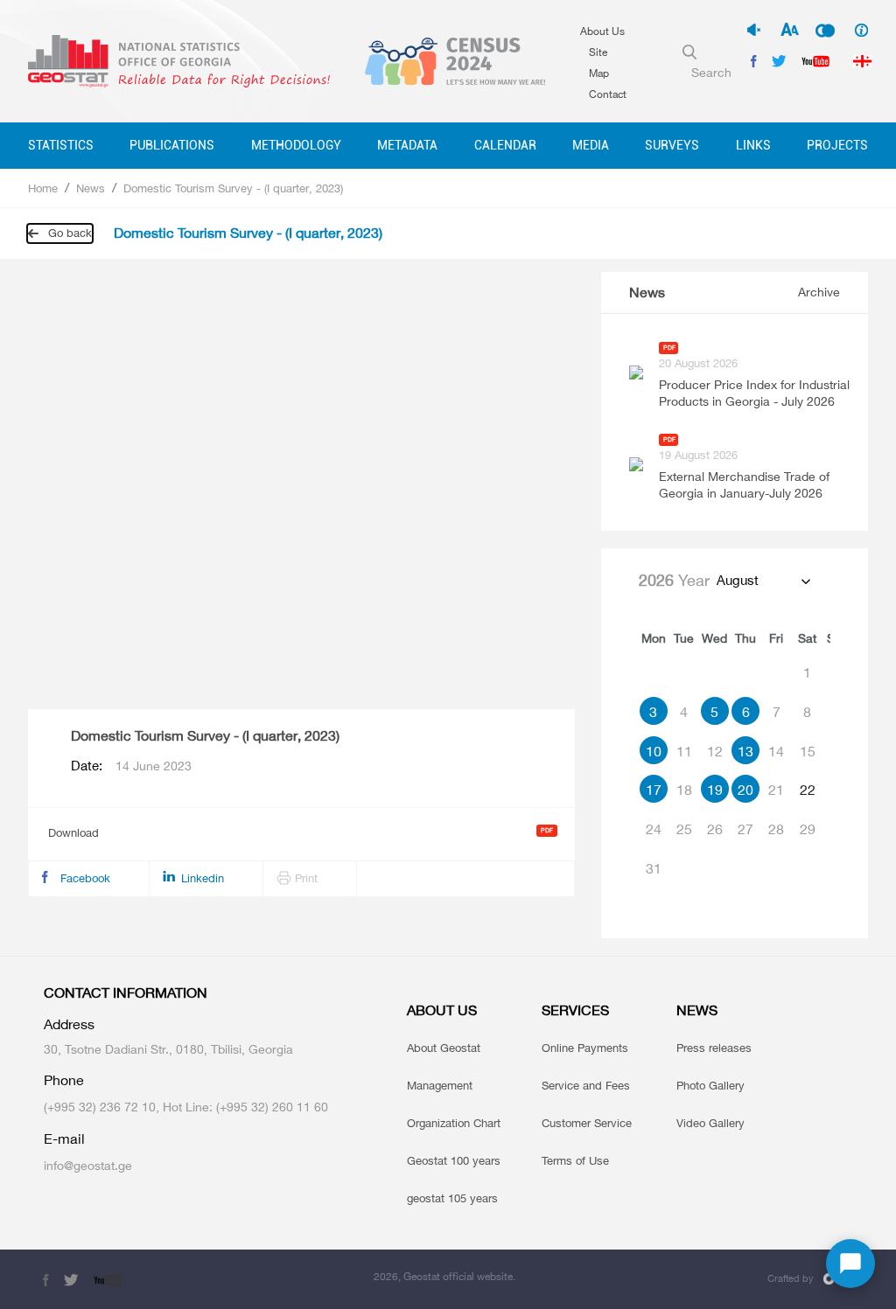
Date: (131, 766)
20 (745, 789)
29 (808, 829)
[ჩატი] (850, 1263)
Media (590, 145)
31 (654, 868)
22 (808, 789)
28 (776, 829)
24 (654, 829)
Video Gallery (710, 1123)
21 (776, 789)
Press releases (714, 1048)
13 (745, 751)
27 (745, 829)
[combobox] (763, 580)
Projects (837, 145)
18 (684, 789)
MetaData (407, 145)
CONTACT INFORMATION (125, 993)
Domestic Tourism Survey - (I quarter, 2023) (233, 188)
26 (715, 829)
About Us (602, 31)
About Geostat (443, 1048)
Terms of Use (575, 1160)
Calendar (505, 145)
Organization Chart (453, 1123)
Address (69, 1024)
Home (43, 188)
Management (439, 1085)
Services (575, 1010)
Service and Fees (586, 1085)
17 (654, 789)
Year (674, 579)
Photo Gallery (710, 1085)
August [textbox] (738, 580)
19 (715, 789)
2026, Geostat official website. (444, 1276)
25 (684, 829)
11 (684, 751)
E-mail (64, 1139)
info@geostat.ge (88, 1165)
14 (776, 751)
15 (808, 751)
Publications (172, 145)
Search (711, 72)
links (753, 145)
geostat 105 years (452, 1198)
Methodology (296, 145)
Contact (607, 94)
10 (654, 751)
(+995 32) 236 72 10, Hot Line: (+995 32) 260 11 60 (186, 1106)
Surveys (672, 145)
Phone (64, 1080)
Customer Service (587, 1123)
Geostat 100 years (453, 1160)
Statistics (61, 145)
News (90, 188)
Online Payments (585, 1048)
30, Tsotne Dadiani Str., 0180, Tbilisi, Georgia (168, 1048)
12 (715, 751)
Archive (819, 291)
